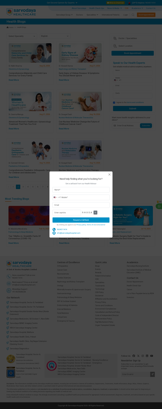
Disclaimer (101, 225)
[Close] (109, 174)
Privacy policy (81, 225)
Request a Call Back (81, 220)
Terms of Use (91, 225)
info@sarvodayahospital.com (68, 233)
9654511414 (62, 229)
